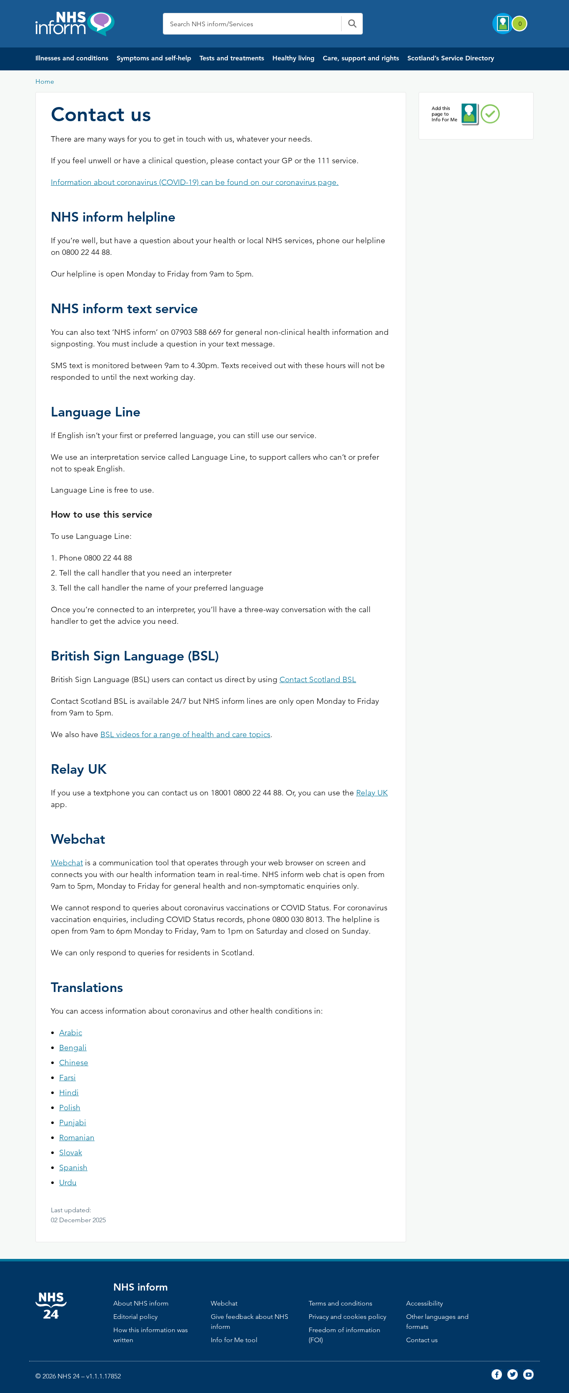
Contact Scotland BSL (318, 679)
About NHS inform (141, 1303)
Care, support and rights (361, 58)
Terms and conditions (340, 1303)
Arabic (70, 1032)
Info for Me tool (234, 1340)
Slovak (70, 1152)
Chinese (73, 1062)
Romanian (77, 1137)
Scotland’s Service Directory (450, 58)
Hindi (69, 1092)
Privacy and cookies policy (347, 1317)
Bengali (73, 1047)
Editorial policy (135, 1317)
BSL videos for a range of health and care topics (185, 734)
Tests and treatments (232, 58)
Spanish (73, 1167)
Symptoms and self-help (154, 58)
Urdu (68, 1182)
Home (44, 81)
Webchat (67, 862)
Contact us (422, 1340)
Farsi (67, 1077)
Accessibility (424, 1303)
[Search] (352, 24)
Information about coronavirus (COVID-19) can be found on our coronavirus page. (195, 182)
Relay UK (372, 792)
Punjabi (72, 1122)
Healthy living (293, 58)
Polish (69, 1107)
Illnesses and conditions (71, 58)
